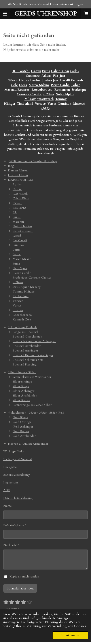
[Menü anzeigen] (5, 13)
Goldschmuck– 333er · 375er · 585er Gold (36, 412)
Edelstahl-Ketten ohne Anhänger (34, 341)
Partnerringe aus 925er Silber (32, 405)
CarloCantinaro (23, 231)
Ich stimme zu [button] (70, 635)
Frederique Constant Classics (32, 277)
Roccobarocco (42, 90)
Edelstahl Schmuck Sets (28, 360)
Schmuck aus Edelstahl (22, 327)
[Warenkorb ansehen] (86, 13)
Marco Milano (39, 85)
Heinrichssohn (29, 80)
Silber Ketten (21, 400)
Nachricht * (11, 545)
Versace (40, 104)
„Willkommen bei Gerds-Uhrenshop (32, 161)
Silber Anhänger (23, 391)
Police (75, 85)
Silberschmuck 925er (22, 372)
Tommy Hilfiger (23, 291)
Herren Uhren (18, 175)
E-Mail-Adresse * (14, 525)
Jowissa (47, 80)
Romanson (62, 90)
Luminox (65, 104)
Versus (52, 104)
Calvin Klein (60, 71)
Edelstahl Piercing (24, 364)
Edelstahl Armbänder (27, 346)
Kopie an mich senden (24, 576)
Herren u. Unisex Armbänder (28, 444)
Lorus (23, 85)
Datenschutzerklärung (17, 498)
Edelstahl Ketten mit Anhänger (33, 355)
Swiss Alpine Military (26, 287)
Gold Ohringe (22, 422)
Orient (17, 189)
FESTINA (19, 208)
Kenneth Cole (22, 319)
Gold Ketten (21, 431)
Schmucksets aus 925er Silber (32, 377)
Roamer (23, 90)
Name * (8, 506)
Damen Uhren (18, 170)
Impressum (10, 482)
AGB (6, 490)
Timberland (25, 104)
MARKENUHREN (21, 180)
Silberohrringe (22, 381)
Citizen (36, 71)
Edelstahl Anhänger (25, 350)
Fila (55, 76)
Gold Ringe (20, 417)
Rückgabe (10, 467)
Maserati (10, 90)
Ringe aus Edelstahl (25, 332)
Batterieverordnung (16, 475)
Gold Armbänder (24, 436)
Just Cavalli (61, 80)
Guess (17, 217)
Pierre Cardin (60, 85)
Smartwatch (45, 99)
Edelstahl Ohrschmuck (27, 336)
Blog (11, 166)
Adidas (46, 76)
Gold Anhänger (23, 426)
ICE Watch (20, 194)
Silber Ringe (21, 386)
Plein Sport (20, 268)
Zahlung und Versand (17, 459)
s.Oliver (48, 94)
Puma (46, 71)
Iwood (17, 236)
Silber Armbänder (25, 395)
